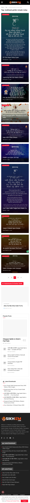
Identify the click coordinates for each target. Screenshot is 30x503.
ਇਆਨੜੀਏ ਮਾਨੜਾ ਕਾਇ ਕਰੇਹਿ (8, 475)
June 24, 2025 (7, 159)
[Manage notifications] (3, 492)
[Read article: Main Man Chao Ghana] (15, 133)
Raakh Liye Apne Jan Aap (11, 157)
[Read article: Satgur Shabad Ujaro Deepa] (15, 224)
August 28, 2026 (8, 308)
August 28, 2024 (7, 270)
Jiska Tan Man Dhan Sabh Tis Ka (13, 305)
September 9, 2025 (8, 119)
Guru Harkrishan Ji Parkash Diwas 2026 (14, 405)
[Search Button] (28, 2)
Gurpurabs (15, 494)
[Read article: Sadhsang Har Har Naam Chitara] (15, 73)
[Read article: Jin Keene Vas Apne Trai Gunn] (15, 244)
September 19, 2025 (8, 99)
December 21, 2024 (8, 230)
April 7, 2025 (6, 210)
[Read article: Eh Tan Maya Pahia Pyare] (15, 37)
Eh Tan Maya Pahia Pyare (11, 57)
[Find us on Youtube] (10, 438)
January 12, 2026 (7, 79)
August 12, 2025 (7, 139)
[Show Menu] (2, 2)
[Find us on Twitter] (13, 438)
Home (2, 7)
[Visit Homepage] (15, 2)
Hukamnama (5, 14)
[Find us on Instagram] (7, 438)
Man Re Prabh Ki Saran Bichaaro (10, 482)
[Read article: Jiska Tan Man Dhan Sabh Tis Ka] (15, 296)
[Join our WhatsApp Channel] (27, 251)
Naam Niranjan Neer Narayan (12, 268)
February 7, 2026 (7, 59)
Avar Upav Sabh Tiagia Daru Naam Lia (15, 208)
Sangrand (22, 494)
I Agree (24, 501)
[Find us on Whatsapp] (4, 438)
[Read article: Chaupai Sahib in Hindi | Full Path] (15, 328)
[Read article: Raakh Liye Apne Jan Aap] (15, 153)
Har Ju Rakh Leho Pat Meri (9, 477)
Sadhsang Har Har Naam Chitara (13, 77)
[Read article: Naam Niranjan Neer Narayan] (15, 264)
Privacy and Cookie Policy (12, 501)
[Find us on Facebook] (1, 438)
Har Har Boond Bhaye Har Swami (13, 97)
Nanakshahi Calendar (6, 494)
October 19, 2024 (7, 250)
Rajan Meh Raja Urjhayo (8, 484)
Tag (6, 7)
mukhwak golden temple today (15, 7)
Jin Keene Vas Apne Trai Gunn (12, 248)
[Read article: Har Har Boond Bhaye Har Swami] (15, 93)
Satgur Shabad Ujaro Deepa (11, 228)
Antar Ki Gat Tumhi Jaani (8, 480)
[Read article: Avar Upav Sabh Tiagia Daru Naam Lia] (15, 188)
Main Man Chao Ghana (10, 137)
